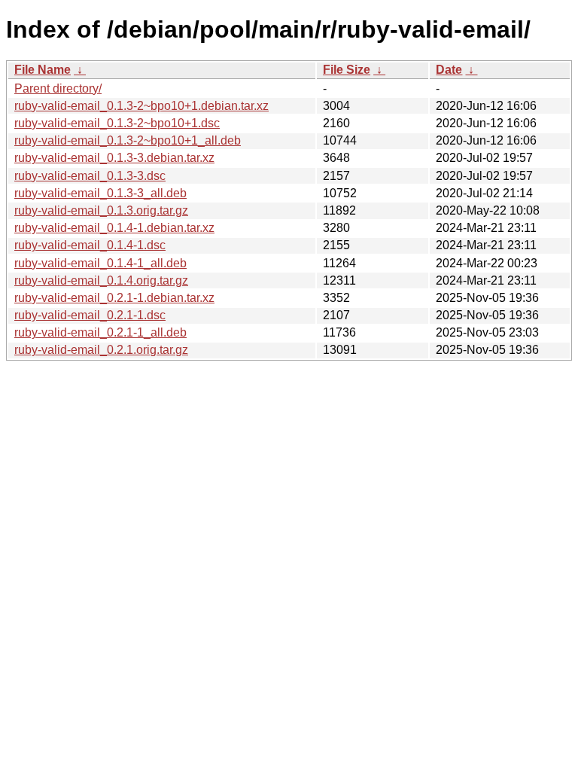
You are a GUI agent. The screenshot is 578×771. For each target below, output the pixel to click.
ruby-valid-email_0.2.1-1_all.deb (100, 332)
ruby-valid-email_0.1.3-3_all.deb (100, 193)
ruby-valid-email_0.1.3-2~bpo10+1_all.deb (127, 140)
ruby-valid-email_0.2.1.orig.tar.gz (101, 349)
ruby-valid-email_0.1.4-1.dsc (90, 245)
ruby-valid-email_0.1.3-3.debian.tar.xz (114, 157)
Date (449, 69)
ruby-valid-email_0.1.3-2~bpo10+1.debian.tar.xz (141, 105)
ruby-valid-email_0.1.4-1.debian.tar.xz (114, 227)
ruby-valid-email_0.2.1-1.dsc (90, 315)
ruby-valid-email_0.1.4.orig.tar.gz (101, 280)
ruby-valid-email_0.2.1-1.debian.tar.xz (114, 297)
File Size (346, 69)
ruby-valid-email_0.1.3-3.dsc (90, 175)
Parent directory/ (58, 88)
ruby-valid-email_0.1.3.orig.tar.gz (101, 210)
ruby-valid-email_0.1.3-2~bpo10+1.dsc (117, 123)
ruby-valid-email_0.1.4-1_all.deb (100, 263)
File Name (42, 69)
